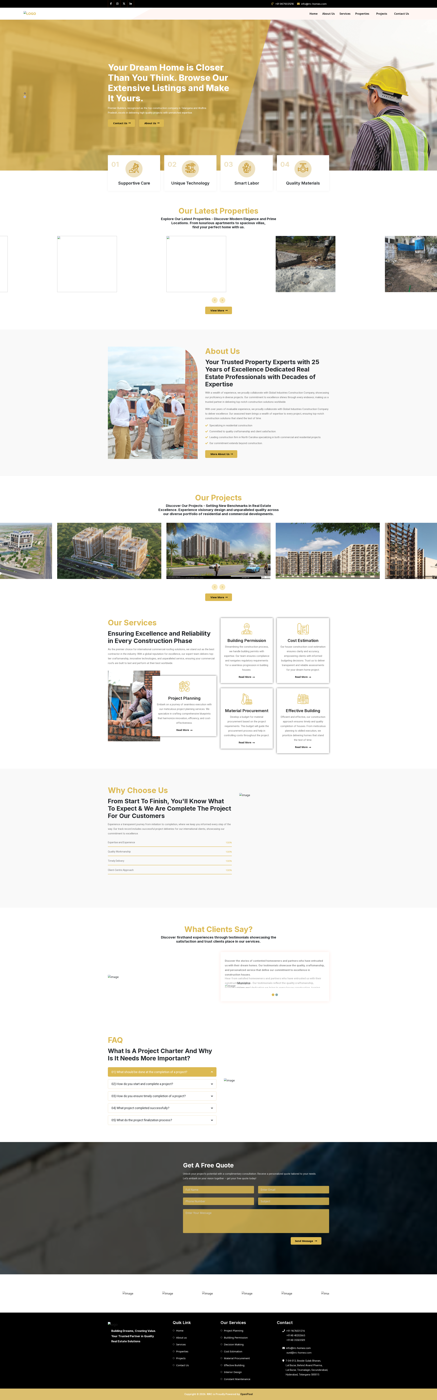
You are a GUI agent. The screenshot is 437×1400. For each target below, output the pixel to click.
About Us (328, 14)
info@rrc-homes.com (314, 3)
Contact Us (401, 14)
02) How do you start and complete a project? (142, 1084)
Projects (381, 14)
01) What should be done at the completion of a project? (149, 1072)
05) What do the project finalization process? (141, 1120)
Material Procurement (246, 710)
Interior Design (233, 1372)
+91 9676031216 (284, 3)
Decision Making (234, 1344)
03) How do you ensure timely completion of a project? (148, 1096)
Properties (362, 14)
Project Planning (184, 698)
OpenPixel (246, 1394)
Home (313, 14)
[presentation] (215, 300)
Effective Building (303, 710)
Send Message (304, 1241)
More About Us (219, 454)
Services (345, 14)
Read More (182, 730)
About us (181, 1337)
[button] (25, 93)
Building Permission (246, 640)
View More (217, 310)
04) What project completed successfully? (140, 1108)
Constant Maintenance (237, 1379)
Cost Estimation (303, 640)
